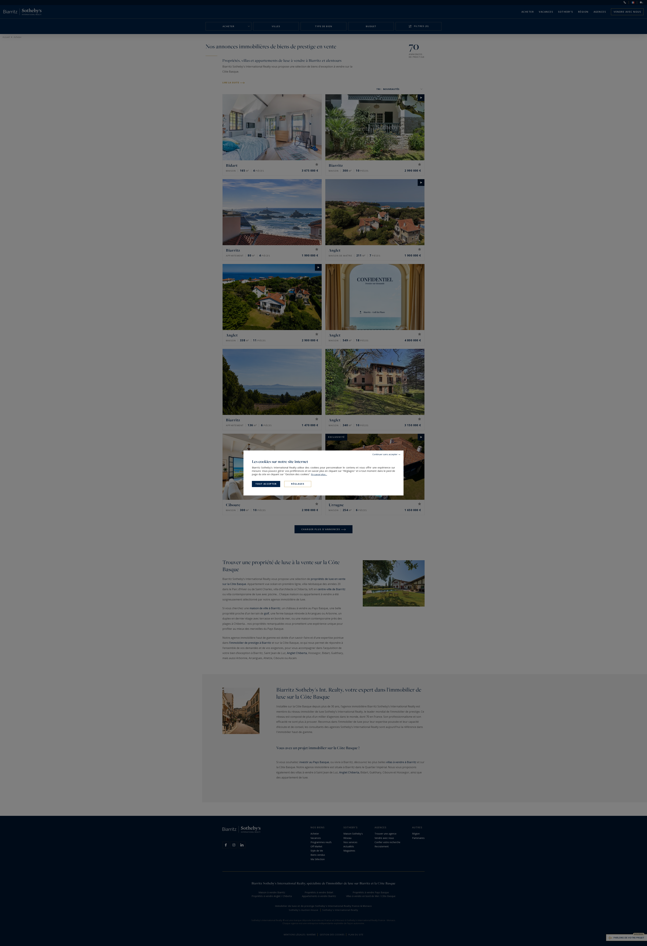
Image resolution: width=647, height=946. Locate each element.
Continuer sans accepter (384, 454)
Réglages (297, 483)
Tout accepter (266, 483)
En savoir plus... (319, 474)
